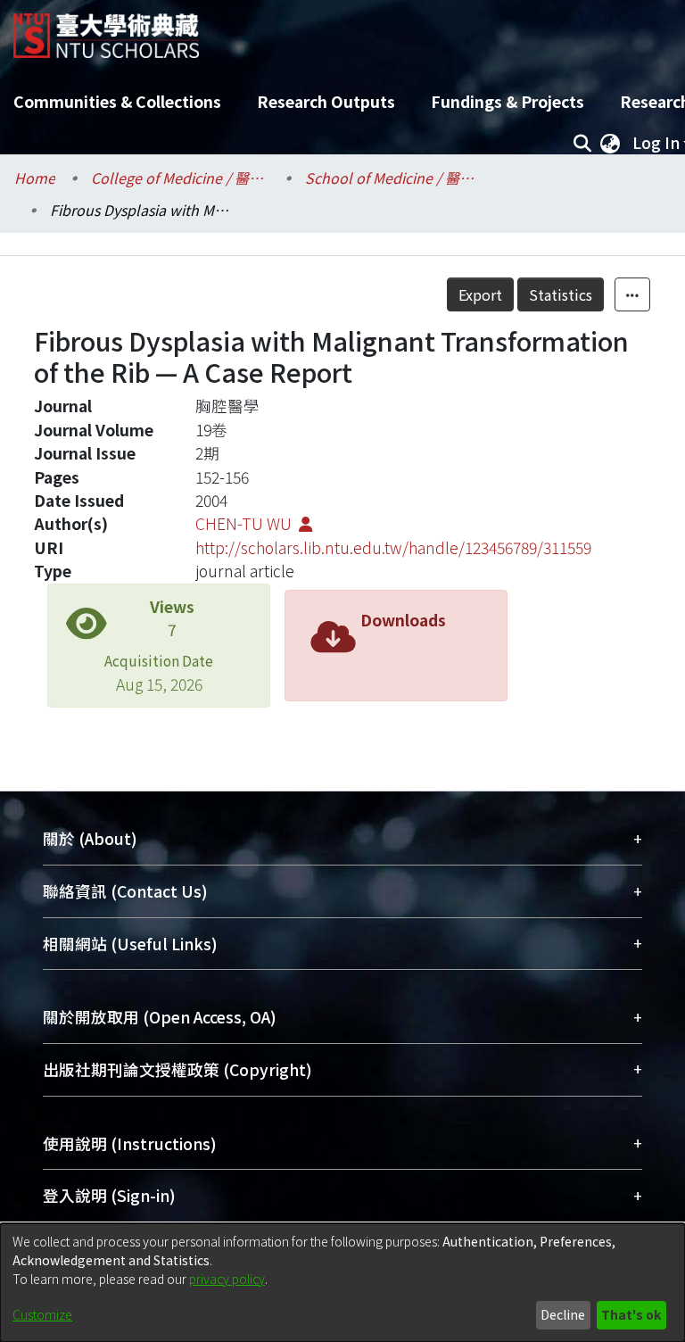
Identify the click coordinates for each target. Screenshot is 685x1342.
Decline (563, 1314)
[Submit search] (582, 142)
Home (34, 177)
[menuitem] (610, 142)
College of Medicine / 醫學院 (180, 177)
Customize (42, 1314)
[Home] (106, 29)
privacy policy (227, 1279)
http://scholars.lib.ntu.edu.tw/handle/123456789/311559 (393, 547)
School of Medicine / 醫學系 (394, 177)
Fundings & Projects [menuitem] (507, 101)
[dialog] (342, 1282)
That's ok (631, 1314)
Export (480, 294)
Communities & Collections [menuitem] (117, 101)
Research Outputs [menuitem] (326, 101)
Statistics (560, 294)
